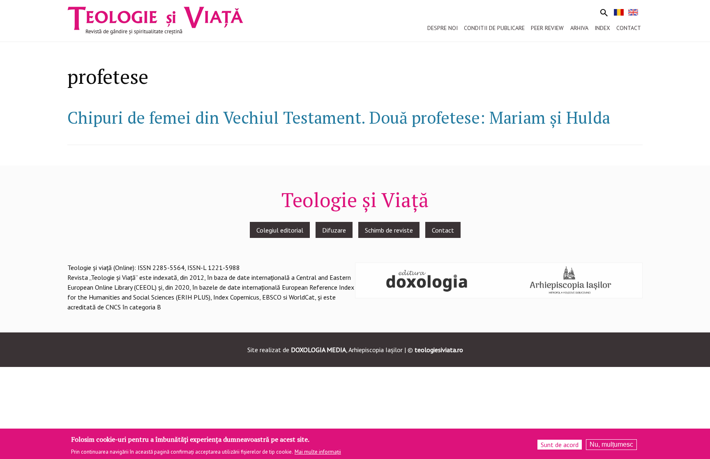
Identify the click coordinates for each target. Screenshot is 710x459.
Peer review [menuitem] (547, 28)
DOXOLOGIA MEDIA (318, 350)
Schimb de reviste (389, 230)
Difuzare (334, 230)
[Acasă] (155, 20)
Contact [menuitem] (628, 28)
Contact (443, 230)
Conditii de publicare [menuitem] (494, 28)
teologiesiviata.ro (439, 350)
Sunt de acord (560, 445)
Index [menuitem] (602, 28)
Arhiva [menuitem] (579, 28)
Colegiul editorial (279, 230)
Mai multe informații (318, 451)
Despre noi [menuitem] (442, 28)
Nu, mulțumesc (611, 444)
